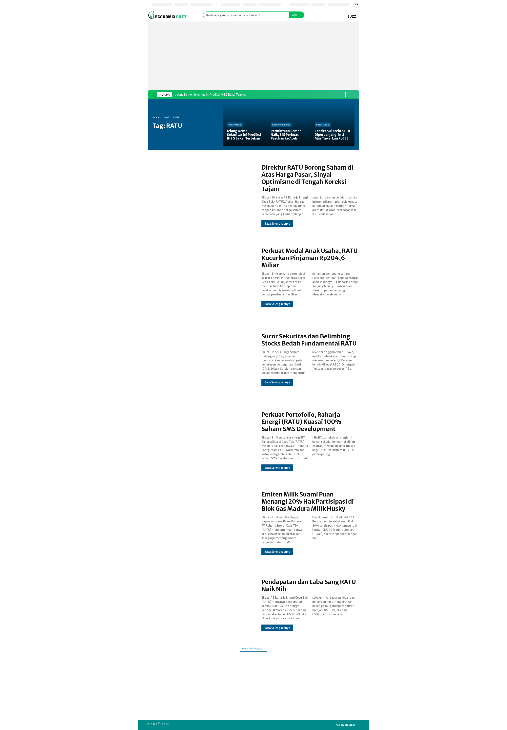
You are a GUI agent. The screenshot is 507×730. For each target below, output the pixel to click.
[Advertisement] (258, 51)
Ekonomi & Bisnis (281, 124)
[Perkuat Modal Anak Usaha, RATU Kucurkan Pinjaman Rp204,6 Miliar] (201, 277)
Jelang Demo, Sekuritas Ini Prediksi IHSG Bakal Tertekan (211, 94)
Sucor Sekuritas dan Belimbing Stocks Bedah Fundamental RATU (309, 339)
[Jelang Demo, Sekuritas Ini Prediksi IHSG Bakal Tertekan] (245, 124)
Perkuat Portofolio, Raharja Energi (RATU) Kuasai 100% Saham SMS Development (301, 422)
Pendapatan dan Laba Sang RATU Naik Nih (308, 585)
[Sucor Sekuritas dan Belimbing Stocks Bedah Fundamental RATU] (201, 359)
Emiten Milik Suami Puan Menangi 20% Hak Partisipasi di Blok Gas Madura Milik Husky (307, 501)
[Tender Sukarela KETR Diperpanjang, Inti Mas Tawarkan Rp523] (333, 124)
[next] (347, 94)
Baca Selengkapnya (277, 223)
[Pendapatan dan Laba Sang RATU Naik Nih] (201, 605)
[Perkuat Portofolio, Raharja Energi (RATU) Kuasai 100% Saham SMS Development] (201, 441)
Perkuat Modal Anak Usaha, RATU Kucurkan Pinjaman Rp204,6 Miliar (309, 258)
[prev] (341, 94)
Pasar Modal (235, 124)
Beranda (156, 117)
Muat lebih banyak (252, 648)
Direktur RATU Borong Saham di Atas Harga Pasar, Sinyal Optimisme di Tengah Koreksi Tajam (307, 178)
